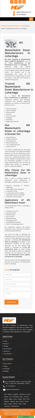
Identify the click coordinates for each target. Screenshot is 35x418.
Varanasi (21, 401)
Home (5, 341)
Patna (24, 399)
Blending (6, 371)
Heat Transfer (8, 363)
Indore (15, 399)
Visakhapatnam (15, 406)
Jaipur (21, 396)
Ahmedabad (16, 396)
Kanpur (6, 399)
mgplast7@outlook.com (23, 12)
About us (6, 343)
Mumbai (10, 394)
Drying (5, 366)
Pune (10, 396)
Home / (3, 28)
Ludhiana (12, 401)
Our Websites (8, 353)
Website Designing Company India (18, 414)
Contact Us (7, 351)
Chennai (28, 394)
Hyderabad (22, 394)
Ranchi (20, 404)
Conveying (6, 368)
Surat (28, 399)
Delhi (5, 394)
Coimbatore (7, 406)
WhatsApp (26, 416)
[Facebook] (12, 2)
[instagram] (16, 2)
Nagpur (11, 399)
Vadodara (6, 401)
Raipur (24, 404)
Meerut (26, 401)
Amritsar (15, 404)
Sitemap (6, 346)
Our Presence (7, 348)
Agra (17, 401)
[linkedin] (20, 2)
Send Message (11, 302)
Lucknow (26, 396)
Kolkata (6, 396)
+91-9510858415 (11, 386)
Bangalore (15, 394)
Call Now (9, 416)
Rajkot (5, 404)
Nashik (10, 404)
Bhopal (20, 399)
